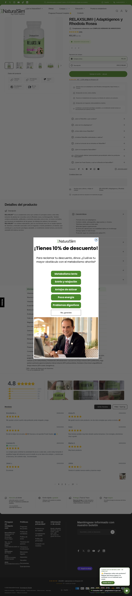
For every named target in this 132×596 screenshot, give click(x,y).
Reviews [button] (2, 302)
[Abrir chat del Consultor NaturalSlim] (127, 591)
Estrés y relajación (66, 281)
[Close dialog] (96, 239)
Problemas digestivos (66, 305)
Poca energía (66, 297)
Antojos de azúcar (66, 289)
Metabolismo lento (66, 273)
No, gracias (66, 312)
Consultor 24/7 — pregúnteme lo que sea (107, 590)
